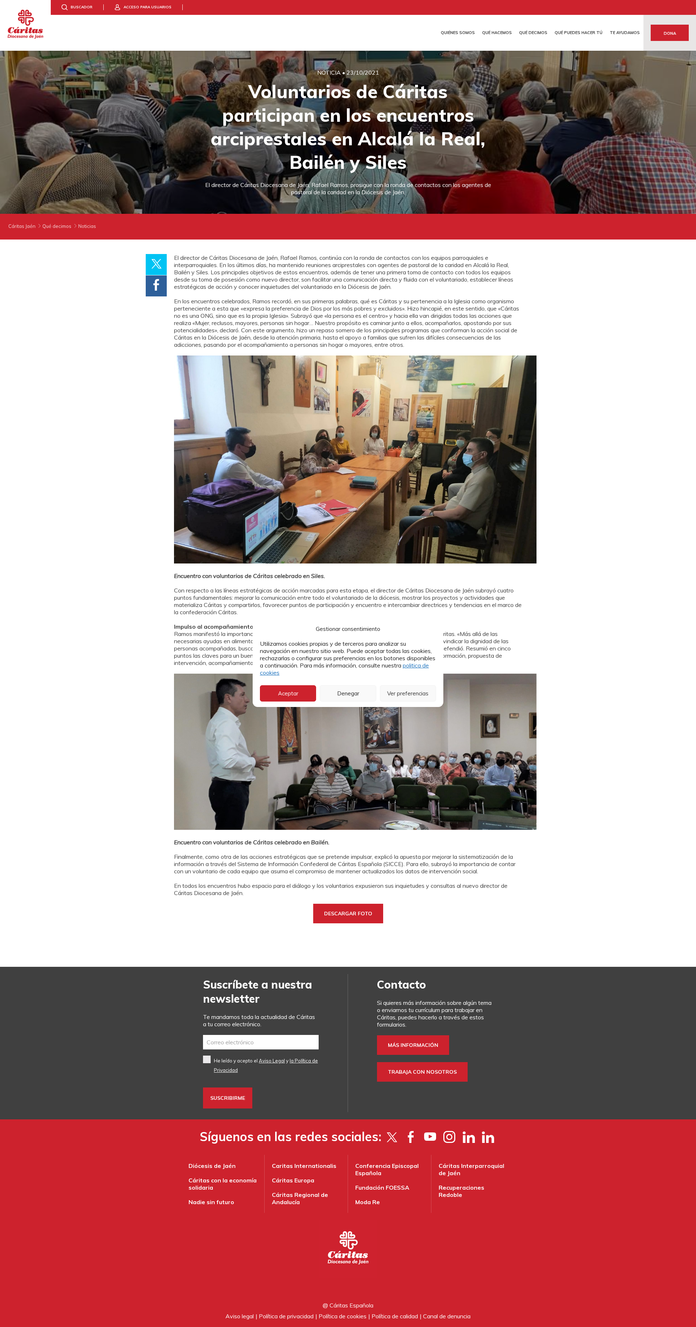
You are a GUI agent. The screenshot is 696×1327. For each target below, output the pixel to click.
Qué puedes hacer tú (578, 32)
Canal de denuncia (447, 1316)
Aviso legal (239, 1316)
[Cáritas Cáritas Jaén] (25, 25)
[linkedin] (488, 1137)
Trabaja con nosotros (422, 1072)
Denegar (348, 693)
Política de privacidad (286, 1316)
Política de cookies (342, 1316)
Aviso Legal (272, 1061)
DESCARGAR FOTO (348, 913)
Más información (413, 1045)
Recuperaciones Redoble (461, 1191)
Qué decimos (533, 32)
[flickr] (468, 1137)
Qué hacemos (497, 32)
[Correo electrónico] (261, 1042)
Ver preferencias (407, 693)
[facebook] (411, 1137)
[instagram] (449, 1137)
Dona (670, 33)
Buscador (81, 7)
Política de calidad (395, 1316)
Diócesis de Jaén (212, 1165)
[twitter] (392, 1137)
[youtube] (430, 1137)
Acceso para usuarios (147, 7)
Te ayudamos (625, 32)
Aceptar (288, 693)
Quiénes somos (458, 32)
